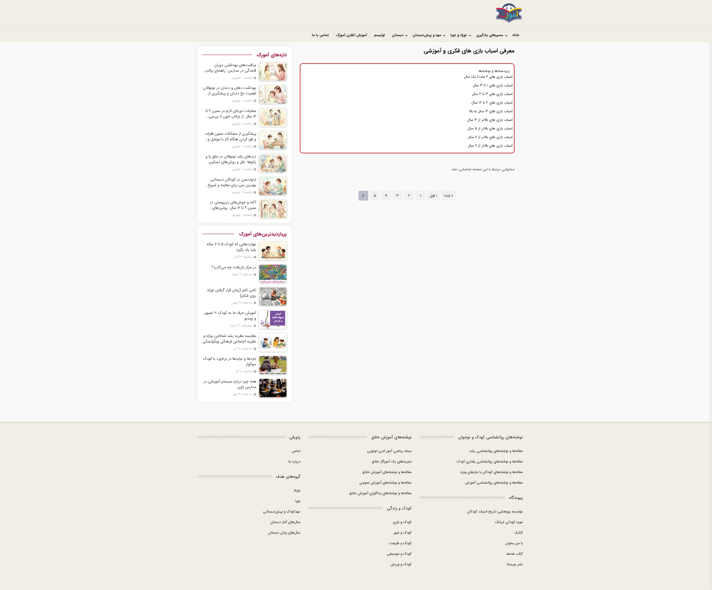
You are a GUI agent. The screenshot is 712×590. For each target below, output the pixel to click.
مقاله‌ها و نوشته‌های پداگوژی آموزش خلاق (380, 493)
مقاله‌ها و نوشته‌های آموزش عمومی (385, 483)
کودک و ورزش (401, 564)
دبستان (397, 35)
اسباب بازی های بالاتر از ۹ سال (490, 146)
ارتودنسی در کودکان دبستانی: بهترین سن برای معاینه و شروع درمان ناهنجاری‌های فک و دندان (231, 182)
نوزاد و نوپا (458, 35)
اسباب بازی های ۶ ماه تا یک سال (488, 77)
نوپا (297, 501)
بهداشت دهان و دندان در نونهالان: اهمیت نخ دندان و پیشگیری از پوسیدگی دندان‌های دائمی (229, 90)
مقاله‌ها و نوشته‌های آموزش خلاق (387, 472)
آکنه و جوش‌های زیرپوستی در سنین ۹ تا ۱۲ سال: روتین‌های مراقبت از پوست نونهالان (233, 205)
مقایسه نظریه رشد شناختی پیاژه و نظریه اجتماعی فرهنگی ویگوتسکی (229, 338)
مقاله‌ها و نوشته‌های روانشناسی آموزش (494, 483)
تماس (296, 451)
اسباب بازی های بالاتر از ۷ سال (490, 137)
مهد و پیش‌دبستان (426, 35)
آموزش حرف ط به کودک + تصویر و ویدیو (230, 315)
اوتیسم (379, 35)
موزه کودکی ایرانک (509, 522)
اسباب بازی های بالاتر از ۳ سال (490, 120)
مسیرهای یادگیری (489, 35)
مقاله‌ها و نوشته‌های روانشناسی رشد (496, 451)
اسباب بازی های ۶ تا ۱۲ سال (492, 103)
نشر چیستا (515, 564)
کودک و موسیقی (399, 554)
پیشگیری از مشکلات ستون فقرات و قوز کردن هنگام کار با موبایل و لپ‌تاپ (230, 136)
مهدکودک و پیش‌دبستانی (281, 511)
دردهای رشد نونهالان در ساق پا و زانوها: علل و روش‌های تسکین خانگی (231, 159)
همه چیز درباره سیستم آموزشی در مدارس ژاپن (230, 384)
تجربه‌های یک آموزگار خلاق (392, 461)
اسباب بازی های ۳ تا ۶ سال (492, 94)
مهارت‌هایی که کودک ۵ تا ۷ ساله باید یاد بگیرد (231, 246)
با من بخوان (514, 543)
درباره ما (294, 461)
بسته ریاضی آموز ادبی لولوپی (389, 451)
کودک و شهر (403, 533)
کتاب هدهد (514, 554)
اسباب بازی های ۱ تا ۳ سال (493, 85)
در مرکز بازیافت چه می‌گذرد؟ (233, 267)
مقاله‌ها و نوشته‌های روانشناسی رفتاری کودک (490, 461)
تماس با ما (320, 35)
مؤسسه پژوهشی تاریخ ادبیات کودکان (495, 511)
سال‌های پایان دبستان (284, 533)
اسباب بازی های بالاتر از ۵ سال (490, 128)
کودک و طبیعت (400, 543)
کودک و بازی (402, 522)
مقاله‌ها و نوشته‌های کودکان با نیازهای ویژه (491, 472)
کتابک (518, 533)
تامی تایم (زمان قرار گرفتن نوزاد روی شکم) (231, 292)
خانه (515, 35)
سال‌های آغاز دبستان (285, 522)
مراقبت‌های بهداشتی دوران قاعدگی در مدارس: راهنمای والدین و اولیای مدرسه (229, 67)
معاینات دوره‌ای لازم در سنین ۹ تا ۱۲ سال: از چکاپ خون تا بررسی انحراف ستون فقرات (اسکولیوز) (231, 113)
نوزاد (297, 490)
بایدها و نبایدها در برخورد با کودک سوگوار (229, 361)
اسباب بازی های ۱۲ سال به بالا (491, 111)
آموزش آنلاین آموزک (351, 35)
